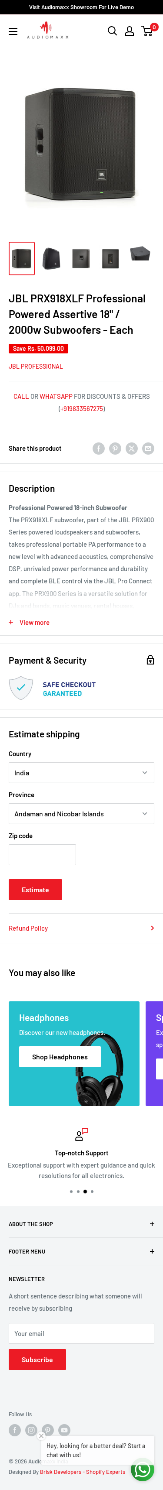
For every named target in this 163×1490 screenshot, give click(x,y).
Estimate (35, 889)
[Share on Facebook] (99, 448)
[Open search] (112, 31)
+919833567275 (81, 408)
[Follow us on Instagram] (31, 1430)
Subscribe (37, 1359)
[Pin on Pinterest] (115, 448)
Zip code (21, 835)
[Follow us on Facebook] (15, 1430)
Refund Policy (28, 928)
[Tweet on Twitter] (132, 448)
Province (21, 794)
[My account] (129, 31)
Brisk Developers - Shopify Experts (82, 1471)
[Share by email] (148, 448)
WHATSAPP (56, 396)
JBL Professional (36, 366)
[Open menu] (13, 31)
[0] (147, 31)
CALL (21, 396)
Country (20, 753)
